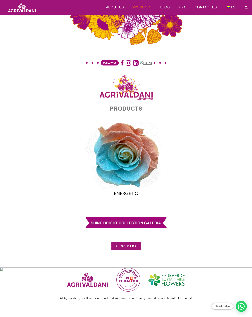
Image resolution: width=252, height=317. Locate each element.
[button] (246, 7)
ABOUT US (115, 7)
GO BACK (129, 246)
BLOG (165, 7)
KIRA (182, 7)
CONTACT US (206, 7)
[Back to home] (18, 7)
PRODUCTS (142, 7)
